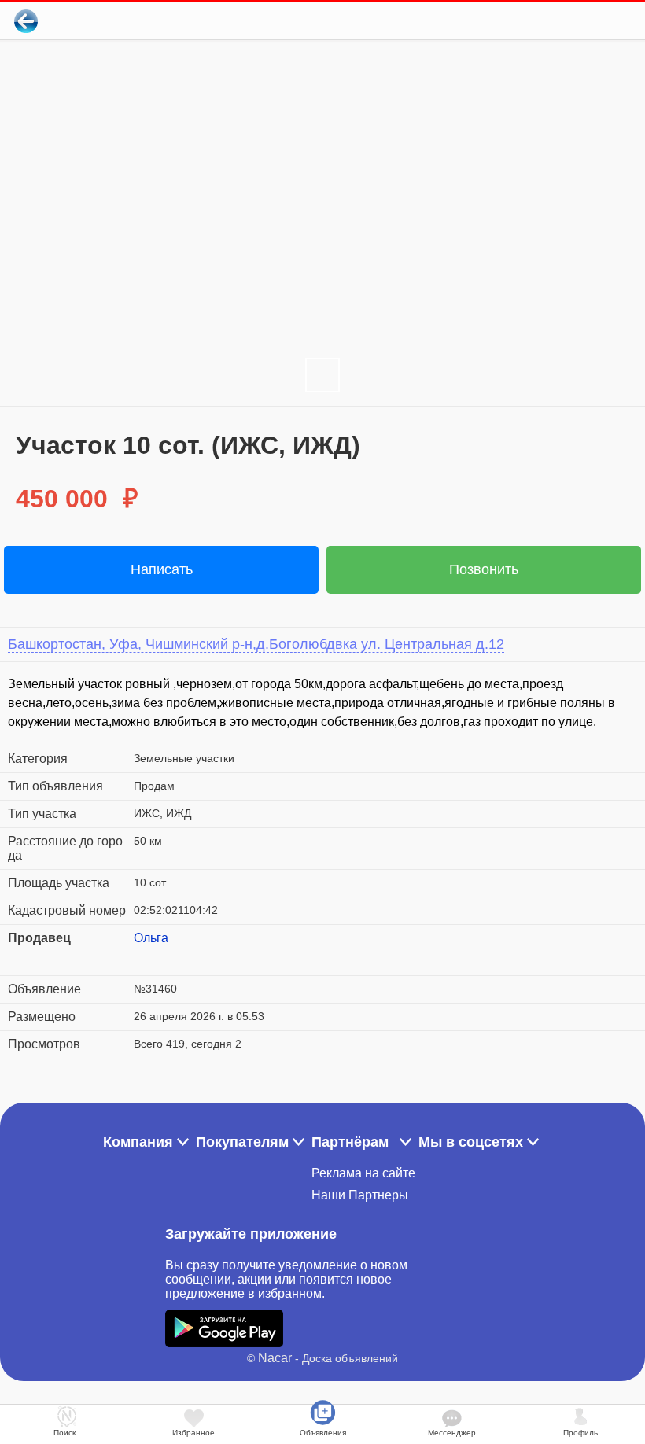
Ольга (151, 938)
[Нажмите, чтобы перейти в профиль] (145, 957)
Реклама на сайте (363, 1173)
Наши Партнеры (359, 1195)
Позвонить (483, 569)
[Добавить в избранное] (569, 20)
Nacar (275, 1358)
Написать (162, 569)
